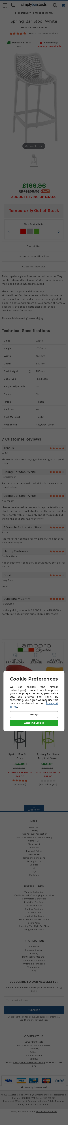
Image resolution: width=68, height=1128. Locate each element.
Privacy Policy (34, 861)
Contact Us (34, 840)
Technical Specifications (33, 256)
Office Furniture (34, 905)
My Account (34, 844)
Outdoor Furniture (34, 909)
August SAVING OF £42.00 (33, 197)
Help (34, 868)
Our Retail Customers (34, 960)
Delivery (34, 830)
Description (34, 246)
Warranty (34, 847)
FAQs (34, 871)
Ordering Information (34, 963)
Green (36, 231)
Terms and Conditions (34, 857)
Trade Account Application (34, 833)
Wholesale (34, 946)
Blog (34, 970)
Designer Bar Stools (34, 929)
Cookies (34, 864)
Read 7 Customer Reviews (43, 33)
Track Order (34, 854)
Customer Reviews (34, 266)
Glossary (34, 953)
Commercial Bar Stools (34, 898)
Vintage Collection (33, 892)
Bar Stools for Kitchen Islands (34, 919)
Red (23, 231)
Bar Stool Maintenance (34, 956)
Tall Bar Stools (34, 912)
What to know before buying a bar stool (34, 895)
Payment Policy (34, 850)
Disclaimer (34, 875)
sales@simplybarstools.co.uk (28, 1062)
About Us (34, 827)
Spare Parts (34, 922)
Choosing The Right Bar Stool (33, 926)
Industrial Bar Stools (34, 916)
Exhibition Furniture (34, 902)
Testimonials (34, 967)
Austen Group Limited (46, 1111)
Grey (30, 231)
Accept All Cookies (34, 722)
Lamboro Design (33, 950)
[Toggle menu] (5, 6)
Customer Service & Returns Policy (34, 837)
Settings (34, 714)
